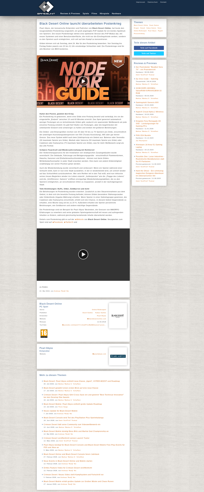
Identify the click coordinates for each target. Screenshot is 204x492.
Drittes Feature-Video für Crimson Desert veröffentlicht (68, 468)
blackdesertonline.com (97, 319)
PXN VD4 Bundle (143, 135)
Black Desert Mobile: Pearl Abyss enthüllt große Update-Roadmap (73, 404)
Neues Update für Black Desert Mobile (61, 411)
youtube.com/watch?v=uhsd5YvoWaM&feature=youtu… (85, 325)
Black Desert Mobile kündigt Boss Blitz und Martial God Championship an (76, 431)
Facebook (58, 222)
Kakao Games (100, 312)
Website (80, 219)
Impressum (140, 2)
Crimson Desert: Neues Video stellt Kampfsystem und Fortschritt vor (74, 475)
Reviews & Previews (70, 13)
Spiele (86, 13)
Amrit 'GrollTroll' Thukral (68, 420)
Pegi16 (160, 31)
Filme (94, 13)
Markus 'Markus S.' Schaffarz (69, 384)
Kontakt (163, 2)
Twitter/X (69, 222)
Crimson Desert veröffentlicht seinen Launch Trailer (67, 438)
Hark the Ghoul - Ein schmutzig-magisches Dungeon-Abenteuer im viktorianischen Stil (150, 173)
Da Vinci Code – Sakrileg (147, 79)
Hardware (116, 13)
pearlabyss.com (100, 354)
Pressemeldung (139, 33)
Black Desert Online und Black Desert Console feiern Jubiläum (71, 454)
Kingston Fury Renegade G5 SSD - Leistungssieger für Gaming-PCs (148, 123)
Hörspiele (104, 13)
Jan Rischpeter (141, 140)
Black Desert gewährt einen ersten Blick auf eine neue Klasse (71, 388)
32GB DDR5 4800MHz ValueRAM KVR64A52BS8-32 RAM (149, 90)
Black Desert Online (141, 25)
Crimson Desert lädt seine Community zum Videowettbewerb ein (72, 424)
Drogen (136, 28)
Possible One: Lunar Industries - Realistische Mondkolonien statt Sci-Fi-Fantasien (150, 159)
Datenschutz (153, 2)
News (160, 28)
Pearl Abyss (101, 315)
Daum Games (88, 312)
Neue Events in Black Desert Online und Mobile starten (68, 461)
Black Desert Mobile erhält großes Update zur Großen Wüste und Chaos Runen (79, 481)
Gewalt (142, 28)
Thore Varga (63, 407)
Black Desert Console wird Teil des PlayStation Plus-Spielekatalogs (74, 418)
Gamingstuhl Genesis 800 (147, 102)
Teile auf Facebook (149, 48)
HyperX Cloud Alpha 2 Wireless (150, 112)
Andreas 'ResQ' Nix (61, 291)
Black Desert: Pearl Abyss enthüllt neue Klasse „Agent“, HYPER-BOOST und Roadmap (82, 381)
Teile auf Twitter (149, 53)
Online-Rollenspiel (99, 309)
